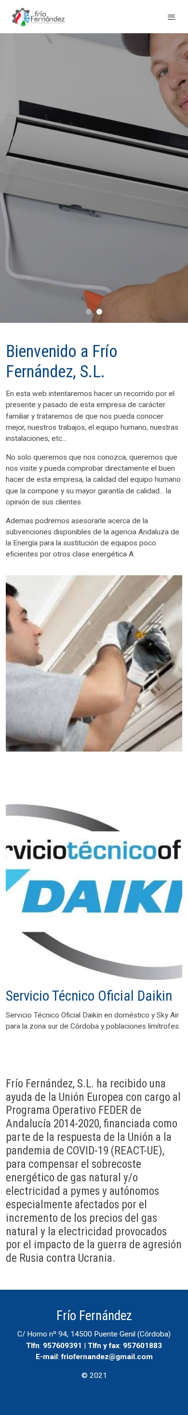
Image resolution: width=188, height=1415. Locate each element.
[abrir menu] (171, 17)
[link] (38, 16)
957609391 (62, 1345)
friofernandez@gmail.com (107, 1356)
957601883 (142, 1345)
